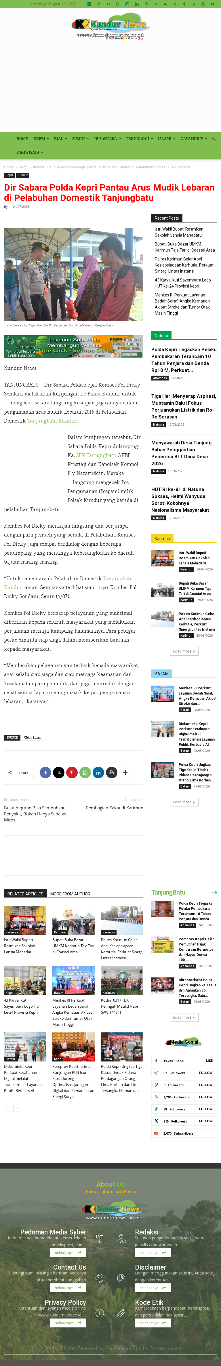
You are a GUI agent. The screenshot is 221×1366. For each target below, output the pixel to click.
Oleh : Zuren (32, 737)
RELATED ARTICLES (25, 894)
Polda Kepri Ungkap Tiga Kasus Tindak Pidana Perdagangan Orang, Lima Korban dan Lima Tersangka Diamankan (121, 1078)
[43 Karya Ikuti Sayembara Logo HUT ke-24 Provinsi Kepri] (25, 980)
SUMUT (78, 138)
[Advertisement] (110, 88)
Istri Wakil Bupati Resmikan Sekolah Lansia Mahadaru (19, 945)
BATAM (162, 673)
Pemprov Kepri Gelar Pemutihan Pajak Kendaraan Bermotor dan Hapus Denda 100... (196, 949)
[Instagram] (127, 4)
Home (22, 138)
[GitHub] (117, 4)
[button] (214, 139)
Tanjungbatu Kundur (52, 421)
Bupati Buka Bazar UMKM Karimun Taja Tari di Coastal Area (73, 945)
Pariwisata (27, 152)
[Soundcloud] (165, 4)
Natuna (161, 335)
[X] (193, 4)
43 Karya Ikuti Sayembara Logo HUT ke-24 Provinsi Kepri (22, 1006)
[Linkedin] (136, 4)
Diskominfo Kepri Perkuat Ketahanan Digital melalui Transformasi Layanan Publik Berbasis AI (23, 1078)
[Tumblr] (184, 4)
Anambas (160, 378)
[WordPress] (203, 4)
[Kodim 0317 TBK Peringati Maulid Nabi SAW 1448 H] (122, 980)
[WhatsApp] (85, 772)
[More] (125, 772)
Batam (58, 993)
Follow (206, 1072)
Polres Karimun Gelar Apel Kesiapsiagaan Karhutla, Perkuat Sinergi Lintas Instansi (184, 265)
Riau (58, 138)
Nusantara (105, 138)
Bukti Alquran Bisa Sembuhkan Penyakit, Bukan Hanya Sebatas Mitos (35, 814)
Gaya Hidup (191, 138)
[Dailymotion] (89, 4)
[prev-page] (7, 1108)
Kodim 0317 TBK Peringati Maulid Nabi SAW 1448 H (119, 1006)
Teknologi (137, 138)
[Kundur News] (110, 27)
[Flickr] (108, 4)
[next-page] (16, 1108)
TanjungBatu (168, 892)
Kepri (39, 138)
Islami (165, 138)
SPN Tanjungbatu (96, 455)
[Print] (111, 772)
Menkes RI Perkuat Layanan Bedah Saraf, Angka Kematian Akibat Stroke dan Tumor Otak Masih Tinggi (72, 1012)
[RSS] (155, 4)
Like (209, 1060)
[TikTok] (174, 4)
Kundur (39, 167)
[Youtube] (212, 4)
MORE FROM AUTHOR (70, 894)
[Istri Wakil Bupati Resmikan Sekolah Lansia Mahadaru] (25, 920)
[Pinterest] (146, 4)
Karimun (12, 932)
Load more (182, 651)
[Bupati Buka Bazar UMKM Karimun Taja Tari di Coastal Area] (73, 920)
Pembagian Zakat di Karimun (114, 808)
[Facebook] (98, 4)
